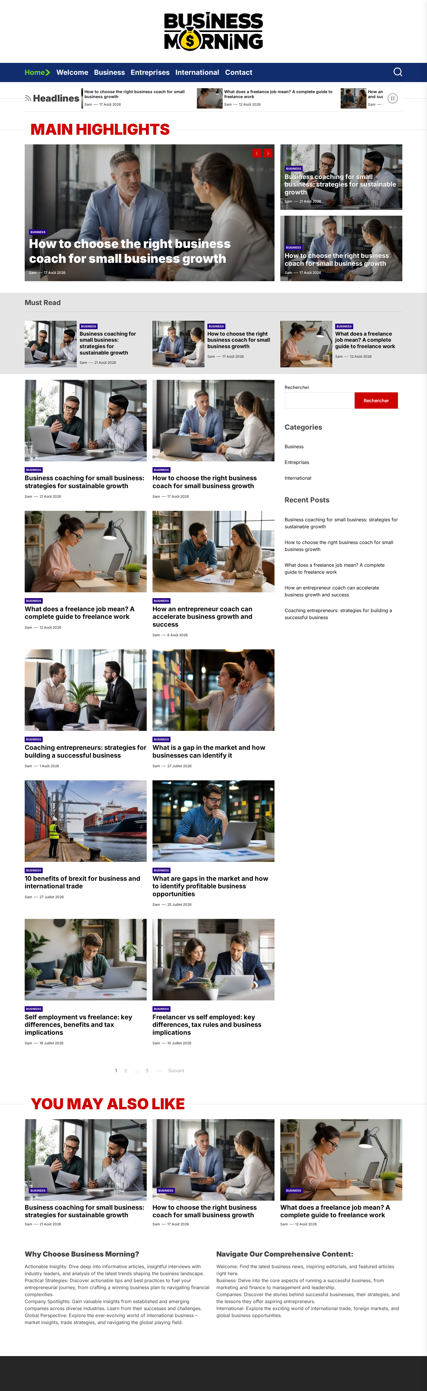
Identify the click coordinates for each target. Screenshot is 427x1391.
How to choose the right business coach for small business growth (130, 250)
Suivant (176, 1070)
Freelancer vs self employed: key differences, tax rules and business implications (206, 1024)
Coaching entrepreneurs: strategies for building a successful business (85, 751)
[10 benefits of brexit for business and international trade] (86, 821)
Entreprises (150, 72)
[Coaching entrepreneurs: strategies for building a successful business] (86, 690)
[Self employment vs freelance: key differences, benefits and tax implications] (86, 959)
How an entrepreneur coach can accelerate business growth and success (202, 616)
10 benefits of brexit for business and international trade (82, 882)
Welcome (72, 72)
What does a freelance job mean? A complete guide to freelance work (218, 94)
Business (109, 72)
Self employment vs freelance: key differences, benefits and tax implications (78, 1024)
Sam (168, 104)
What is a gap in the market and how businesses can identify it (208, 751)
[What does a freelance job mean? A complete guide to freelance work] (150, 98)
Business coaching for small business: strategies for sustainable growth (340, 184)
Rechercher (297, 387)
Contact (238, 72)
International (197, 72)
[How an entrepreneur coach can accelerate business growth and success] (293, 98)
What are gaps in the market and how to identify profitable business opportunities (210, 886)
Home (35, 72)
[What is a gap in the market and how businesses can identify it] (213, 690)
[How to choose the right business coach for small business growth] (149, 212)
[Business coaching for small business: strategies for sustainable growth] (51, 344)
